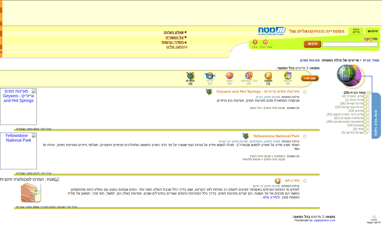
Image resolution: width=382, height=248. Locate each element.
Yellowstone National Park (276, 136)
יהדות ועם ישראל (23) (349, 107)
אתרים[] (190, 82)
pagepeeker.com (324, 220)
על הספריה (175, 37)
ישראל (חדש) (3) (352, 132)
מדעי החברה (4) (353, 96)
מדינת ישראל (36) (352, 103)
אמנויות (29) (355, 125)
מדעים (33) (356, 111)
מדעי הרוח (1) (354, 100)
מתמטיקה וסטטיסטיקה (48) (345, 121)
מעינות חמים (272, 97)
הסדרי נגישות (173, 42)
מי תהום (258, 186)
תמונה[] (268, 82)
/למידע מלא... (270, 197)
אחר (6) (358, 129)
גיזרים (259, 97)
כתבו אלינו (175, 47)
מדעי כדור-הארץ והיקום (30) (345, 114)
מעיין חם (292, 180)
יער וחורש (225, 141)
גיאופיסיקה (256, 141)
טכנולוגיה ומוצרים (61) (349, 118)
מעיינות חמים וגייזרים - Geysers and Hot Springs (257, 91)
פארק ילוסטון (272, 141)
